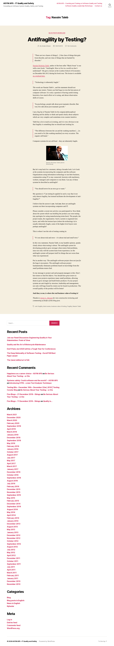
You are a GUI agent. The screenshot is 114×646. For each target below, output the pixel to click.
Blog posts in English (57, 33)
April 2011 (11, 570)
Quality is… (47, 401)
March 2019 (12, 432)
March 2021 (12, 415)
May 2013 (11, 529)
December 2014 (13, 504)
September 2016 (14, 478)
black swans (47, 306)
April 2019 (11, 429)
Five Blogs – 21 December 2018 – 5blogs (24, 394)
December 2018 (13, 438)
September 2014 (14, 507)
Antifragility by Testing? (57, 39)
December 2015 (13, 489)
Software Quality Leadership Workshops (79, 6)
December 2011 (13, 558)
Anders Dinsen (46, 46)
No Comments (72, 46)
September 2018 (14, 440)
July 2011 (11, 567)
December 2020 (14, 417)
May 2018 (11, 443)
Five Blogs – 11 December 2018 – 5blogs (23, 401)
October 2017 (12, 452)
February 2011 (13, 575)
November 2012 (13, 538)
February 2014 (13, 518)
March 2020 (12, 420)
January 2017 (12, 469)
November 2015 (13, 492)
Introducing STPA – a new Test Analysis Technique (30, 383)
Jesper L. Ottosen (46, 298)
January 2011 (12, 578)
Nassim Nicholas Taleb (41, 66)
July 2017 (11, 458)
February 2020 (13, 423)
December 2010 (13, 581)
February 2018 (13, 446)
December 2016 (13, 472)
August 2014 (12, 509)
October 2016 (12, 475)
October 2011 (12, 561)
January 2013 (12, 532)
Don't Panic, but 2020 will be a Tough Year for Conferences (31, 349)
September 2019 (14, 426)
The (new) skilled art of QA (18, 360)
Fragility (69, 306)
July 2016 (11, 484)
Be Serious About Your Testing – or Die (37, 390)
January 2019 (12, 435)
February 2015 (13, 501)
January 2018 (12, 449)
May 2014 (11, 512)
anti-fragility (38, 306)
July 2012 (11, 550)
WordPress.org (13, 628)
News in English (13, 603)
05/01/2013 (59, 46)
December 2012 (13, 535)
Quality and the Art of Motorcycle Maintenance (26, 345)
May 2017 (11, 461)
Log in (9, 620)
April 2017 (11, 463)
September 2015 (14, 495)
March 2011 (12, 573)
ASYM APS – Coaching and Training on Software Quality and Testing (79, 3)
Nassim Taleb (77, 306)
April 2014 (11, 515)
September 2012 (14, 544)
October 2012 (12, 541)
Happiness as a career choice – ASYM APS (24, 374)
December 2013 (13, 524)
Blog (9, 598)
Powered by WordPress (47, 641)
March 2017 (12, 466)
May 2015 (11, 498)
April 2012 (11, 555)
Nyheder (10, 606)
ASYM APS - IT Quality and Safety (18, 3)
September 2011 (14, 564)
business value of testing (58, 306)
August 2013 (12, 527)
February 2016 (13, 486)
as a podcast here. (39, 76)
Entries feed (12, 623)
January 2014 (12, 521)
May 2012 (11, 552)
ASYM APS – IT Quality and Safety (25, 641)
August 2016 (12, 481)
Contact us (98, 6)
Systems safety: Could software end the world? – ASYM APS (32, 380)
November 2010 (13, 584)
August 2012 (12, 547)
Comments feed (13, 625)
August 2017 (12, 455)
